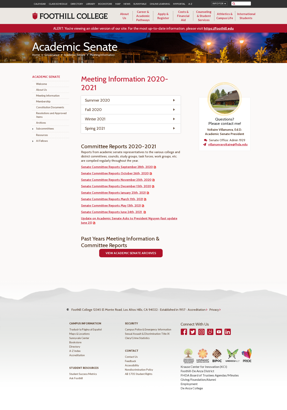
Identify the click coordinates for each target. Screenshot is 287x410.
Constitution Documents (50, 107)
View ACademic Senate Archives (131, 253)
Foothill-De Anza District (197, 371)
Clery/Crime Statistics (137, 338)
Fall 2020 (93, 109)
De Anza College (192, 388)
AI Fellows (42, 140)
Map (117, 4)
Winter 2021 (95, 119)
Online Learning (160, 4)
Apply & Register (163, 16)
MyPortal (179, 4)
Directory (77, 4)
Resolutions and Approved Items (51, 115)
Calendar (40, 4)
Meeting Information (48, 95)
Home (36, 55)
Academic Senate (74, 55)
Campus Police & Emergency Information (148, 329)
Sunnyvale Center (79, 338)
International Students (246, 16)
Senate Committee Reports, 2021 (113, 192)
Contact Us (131, 356)
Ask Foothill (76, 378)
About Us (124, 16)
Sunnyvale (140, 4)
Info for (218, 3)
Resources (42, 135)
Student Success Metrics (83, 373)
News (127, 4)
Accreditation (197, 309)
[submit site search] (233, 3)
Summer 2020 (97, 100)
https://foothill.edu (219, 28)
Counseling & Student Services (203, 16)
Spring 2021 (95, 128)
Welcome (41, 83)
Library (90, 4)
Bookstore (105, 4)
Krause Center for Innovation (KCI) (204, 366)
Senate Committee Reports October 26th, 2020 (115, 173)
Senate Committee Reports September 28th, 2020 (117, 167)
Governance (52, 55)
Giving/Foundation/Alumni (198, 379)
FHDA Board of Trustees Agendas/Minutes (210, 375)
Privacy (214, 309)
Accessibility (132, 365)
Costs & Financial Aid (183, 16)
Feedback (130, 361)
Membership (43, 101)
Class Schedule (58, 4)
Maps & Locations (79, 333)
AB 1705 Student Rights (138, 373)
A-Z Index (75, 350)
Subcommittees (45, 128)
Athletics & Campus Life (224, 16)
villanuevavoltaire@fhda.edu (228, 144)
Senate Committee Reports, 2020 (116, 180)
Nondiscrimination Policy (139, 369)
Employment (189, 384)
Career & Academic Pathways (143, 16)
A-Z (190, 4)
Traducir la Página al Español (85, 329)
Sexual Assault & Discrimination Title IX (147, 333)
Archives (41, 122)
